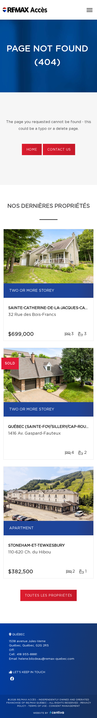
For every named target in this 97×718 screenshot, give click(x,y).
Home (31, 149)
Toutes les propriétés (48, 595)
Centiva (57, 712)
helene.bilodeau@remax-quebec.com (46, 658)
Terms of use (37, 706)
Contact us (59, 149)
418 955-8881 (27, 654)
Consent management (64, 706)
